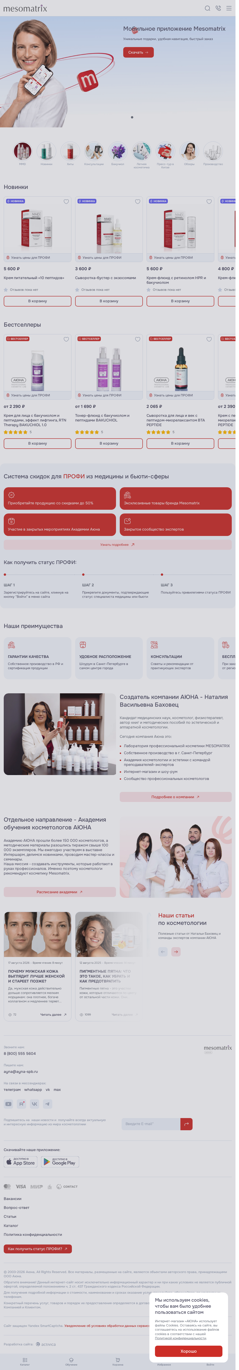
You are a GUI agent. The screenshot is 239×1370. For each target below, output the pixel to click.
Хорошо (189, 1351)
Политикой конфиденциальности (180, 1338)
